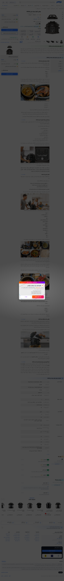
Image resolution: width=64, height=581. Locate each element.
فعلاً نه (26, 297)
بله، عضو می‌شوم (38, 296)
